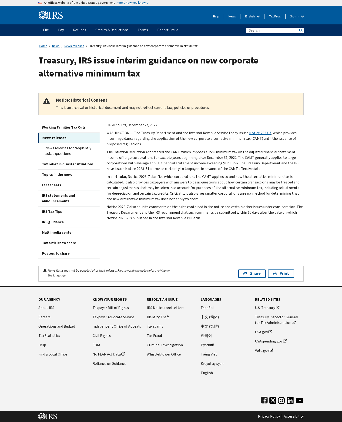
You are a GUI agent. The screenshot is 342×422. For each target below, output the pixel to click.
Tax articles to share (59, 242)
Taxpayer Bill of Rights (111, 307)
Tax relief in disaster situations (68, 164)
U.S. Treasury (265, 307)
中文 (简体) (210, 317)
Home (43, 46)
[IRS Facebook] (264, 399)
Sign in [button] (295, 16)
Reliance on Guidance (109, 363)
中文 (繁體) (210, 326)
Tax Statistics (49, 335)
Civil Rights (102, 335)
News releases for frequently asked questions (68, 151)
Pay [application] (61, 29)
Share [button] (255, 273)
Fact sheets (51, 185)
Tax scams (155, 326)
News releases (74, 46)
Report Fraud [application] (167, 29)
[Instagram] (281, 399)
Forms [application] (143, 29)
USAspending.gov (268, 341)
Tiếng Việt (209, 354)
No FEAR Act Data (107, 354)
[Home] (51, 13)
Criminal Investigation (165, 344)
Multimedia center (57, 232)
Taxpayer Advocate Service (113, 317)
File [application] (46, 29)
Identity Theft (158, 317)
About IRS (46, 307)
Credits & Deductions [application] (111, 29)
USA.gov (261, 331)
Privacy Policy (269, 416)
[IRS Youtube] (299, 399)
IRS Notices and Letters (165, 307)
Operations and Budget (56, 326)
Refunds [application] (79, 29)
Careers (44, 317)
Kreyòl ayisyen (212, 363)
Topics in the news (57, 174)
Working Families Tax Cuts (64, 127)
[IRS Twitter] (272, 399)
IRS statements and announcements (58, 198)
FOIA (96, 344)
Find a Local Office (52, 354)
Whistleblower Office (164, 354)
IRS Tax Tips (52, 211)
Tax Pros (275, 16)
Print (284, 273)
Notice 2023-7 (260, 132)
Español (207, 307)
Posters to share (56, 253)
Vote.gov (262, 350)
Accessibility (294, 416)
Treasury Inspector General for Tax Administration (276, 320)
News (232, 16)
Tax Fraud (154, 335)
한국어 (206, 335)
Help (216, 16)
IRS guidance (53, 221)
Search (301, 30)
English (250, 16)
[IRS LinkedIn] (290, 399)
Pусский (207, 344)
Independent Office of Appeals (117, 326)
